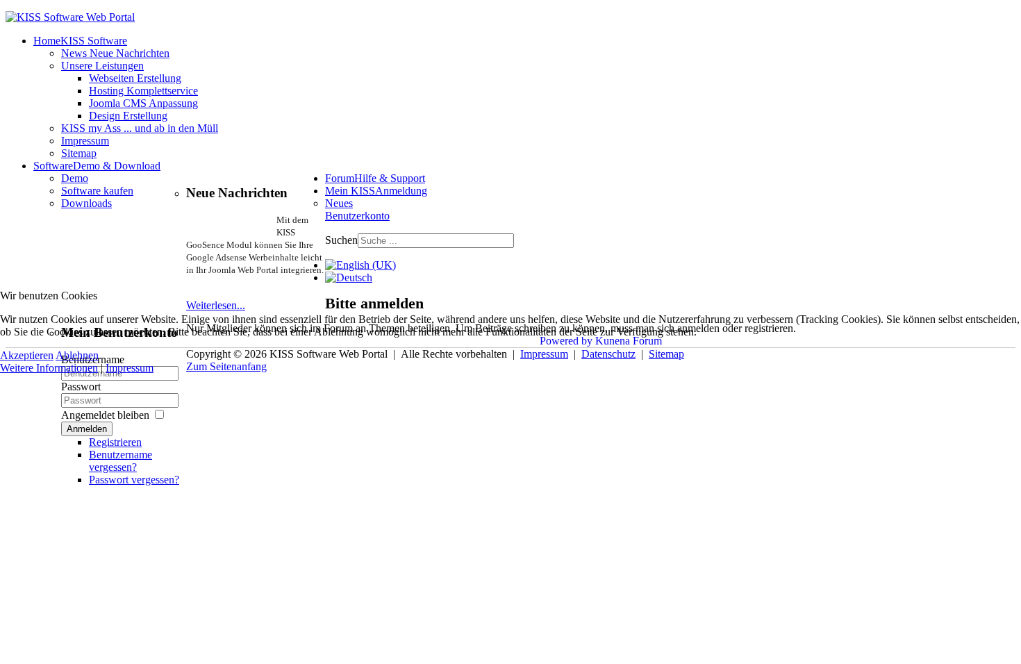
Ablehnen (77, 355)
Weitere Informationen (49, 368)
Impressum (129, 368)
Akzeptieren (26, 355)
